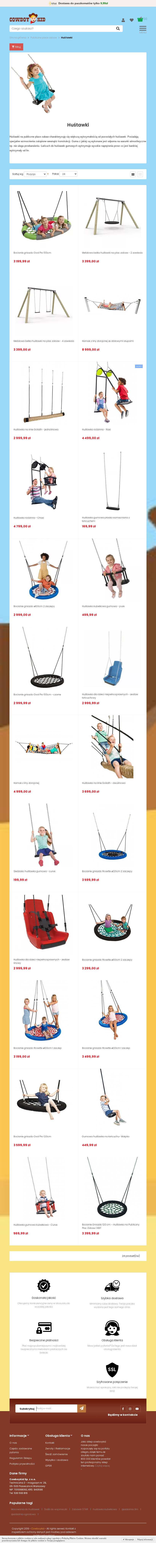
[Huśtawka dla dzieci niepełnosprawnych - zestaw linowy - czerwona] (44, 923)
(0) (145, 18)
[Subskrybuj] (81, 1408)
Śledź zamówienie (56, 1454)
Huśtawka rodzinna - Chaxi (29, 517)
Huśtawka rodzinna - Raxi (96, 429)
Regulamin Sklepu (21, 1458)
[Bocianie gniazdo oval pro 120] (44, 1100)
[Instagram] (130, 1409)
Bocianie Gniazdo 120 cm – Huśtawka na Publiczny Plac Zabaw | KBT (110, 1226)
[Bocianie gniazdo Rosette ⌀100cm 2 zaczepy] (112, 923)
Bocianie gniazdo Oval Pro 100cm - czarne (37, 694)
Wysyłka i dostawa (56, 1460)
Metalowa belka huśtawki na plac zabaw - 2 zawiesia (112, 252)
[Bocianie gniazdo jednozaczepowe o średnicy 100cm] (44, 1011)
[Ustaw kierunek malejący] (48, 174)
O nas (13, 1443)
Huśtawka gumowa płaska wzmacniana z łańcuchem (106, 519)
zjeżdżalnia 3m (130, 1509)
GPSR (48, 1466)
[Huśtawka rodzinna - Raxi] (112, 393)
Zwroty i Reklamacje (57, 1448)
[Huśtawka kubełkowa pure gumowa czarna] (112, 570)
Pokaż (55, 173)
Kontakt (49, 1443)
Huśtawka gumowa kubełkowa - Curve (35, 1224)
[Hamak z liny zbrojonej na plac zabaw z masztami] (112, 304)
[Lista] (140, 174)
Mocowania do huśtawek (25, 1509)
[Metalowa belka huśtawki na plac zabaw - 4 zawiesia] (44, 304)
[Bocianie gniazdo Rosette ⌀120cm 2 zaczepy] (112, 835)
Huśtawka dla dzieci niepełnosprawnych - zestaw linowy (42, 961)
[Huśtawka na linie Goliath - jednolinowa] (44, 393)
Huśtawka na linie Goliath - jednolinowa (36, 429)
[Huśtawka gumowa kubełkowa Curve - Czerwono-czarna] (44, 1188)
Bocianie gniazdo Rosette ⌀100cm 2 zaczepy (107, 959)
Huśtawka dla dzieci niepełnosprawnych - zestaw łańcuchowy (110, 696)
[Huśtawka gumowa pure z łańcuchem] (112, 481)
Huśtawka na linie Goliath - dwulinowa (103, 783)
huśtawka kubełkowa (105, 1509)
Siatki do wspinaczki (55, 1509)
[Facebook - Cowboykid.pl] (123, 1409)
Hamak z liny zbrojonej (26, 783)
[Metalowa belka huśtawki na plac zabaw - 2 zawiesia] (112, 216)
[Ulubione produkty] (133, 21)
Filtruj (17, 47)
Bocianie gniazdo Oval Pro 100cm (32, 252)
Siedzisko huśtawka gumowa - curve (34, 871)
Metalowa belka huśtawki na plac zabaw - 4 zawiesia (44, 341)
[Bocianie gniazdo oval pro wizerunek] (44, 658)
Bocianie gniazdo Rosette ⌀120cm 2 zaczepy (107, 871)
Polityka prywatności (22, 1464)
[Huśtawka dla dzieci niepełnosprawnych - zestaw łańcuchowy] (112, 658)
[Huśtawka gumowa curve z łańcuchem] (44, 835)
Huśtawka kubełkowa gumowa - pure (103, 606)
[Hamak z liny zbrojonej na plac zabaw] (44, 746)
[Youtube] (138, 1409)
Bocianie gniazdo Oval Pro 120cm (32, 1136)
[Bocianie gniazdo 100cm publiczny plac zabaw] (44, 570)
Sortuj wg (17, 174)
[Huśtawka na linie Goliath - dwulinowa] (112, 746)
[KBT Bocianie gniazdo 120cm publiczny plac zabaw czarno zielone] (112, 1188)
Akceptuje (129, 1539)
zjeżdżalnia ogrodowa (23, 1514)
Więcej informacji (145, 1539)
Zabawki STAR (80, 1509)
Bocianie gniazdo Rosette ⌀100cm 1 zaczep (38, 1048)
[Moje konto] (126, 20)
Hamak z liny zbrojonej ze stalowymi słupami (108, 341)
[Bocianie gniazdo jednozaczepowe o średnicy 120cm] (112, 1011)
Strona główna (18, 37)
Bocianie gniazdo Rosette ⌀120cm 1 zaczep (106, 1048)
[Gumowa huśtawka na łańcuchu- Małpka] (112, 1100)
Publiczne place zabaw (43, 37)
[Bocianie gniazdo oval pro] (44, 216)
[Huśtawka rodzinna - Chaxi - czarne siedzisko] (44, 481)
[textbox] (66, 28)
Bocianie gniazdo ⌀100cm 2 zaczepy (34, 606)
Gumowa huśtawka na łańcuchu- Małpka (105, 1136)
